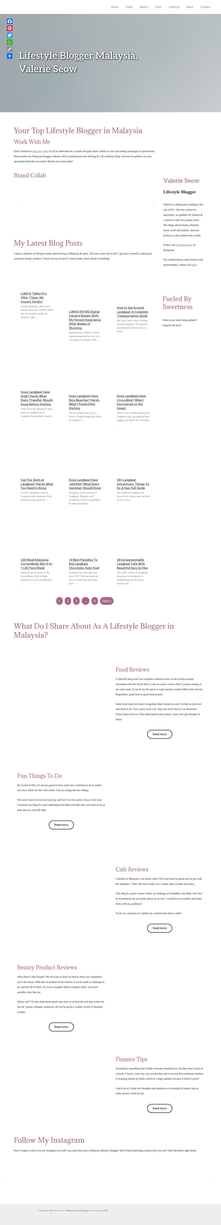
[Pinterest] (9, 28)
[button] (18, 206)
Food (158, 7)
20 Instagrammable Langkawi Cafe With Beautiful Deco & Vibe (132, 564)
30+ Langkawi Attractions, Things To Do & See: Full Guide (133, 484)
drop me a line (40, 151)
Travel (129, 7)
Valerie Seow (59, 1211)
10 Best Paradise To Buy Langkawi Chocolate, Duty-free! (84, 564)
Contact (205, 7)
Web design (94, 1211)
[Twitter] (9, 35)
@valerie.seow (184, 244)
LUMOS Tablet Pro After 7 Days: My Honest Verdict (34, 298)
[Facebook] (9, 21)
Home (114, 7)
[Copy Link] (9, 49)
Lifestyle (174, 7)
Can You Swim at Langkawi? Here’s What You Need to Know (37, 484)
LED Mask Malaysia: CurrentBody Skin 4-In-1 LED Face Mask (37, 564)
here (193, 264)
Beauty (144, 7)
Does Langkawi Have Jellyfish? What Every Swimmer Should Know (85, 484)
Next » (106, 601)
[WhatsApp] (9, 42)
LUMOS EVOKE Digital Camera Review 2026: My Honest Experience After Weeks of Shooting (85, 320)
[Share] (9, 55)
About (190, 7)
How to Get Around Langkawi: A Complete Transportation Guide (132, 312)
